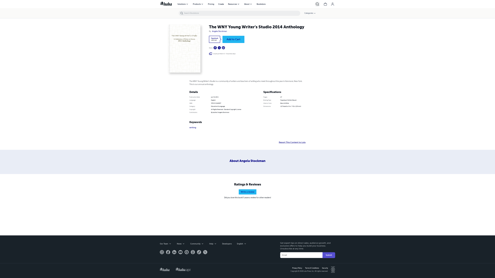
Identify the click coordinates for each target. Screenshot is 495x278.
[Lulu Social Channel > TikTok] (199, 252)
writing (192, 127)
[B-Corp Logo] (333, 269)
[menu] (187, 4)
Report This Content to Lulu (292, 142)
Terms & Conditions (312, 268)
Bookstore (261, 4)
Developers (227, 244)
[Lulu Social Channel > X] (205, 252)
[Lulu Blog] (187, 252)
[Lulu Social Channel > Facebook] (168, 252)
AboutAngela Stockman (247, 161)
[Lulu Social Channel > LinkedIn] (174, 252)
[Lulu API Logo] (183, 269)
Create (221, 4)
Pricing (211, 4)
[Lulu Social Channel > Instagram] (162, 252)
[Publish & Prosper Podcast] (193, 252)
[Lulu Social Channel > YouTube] (180, 252)
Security (325, 268)
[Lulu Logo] (165, 270)
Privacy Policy (297, 268)
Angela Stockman (219, 31)
